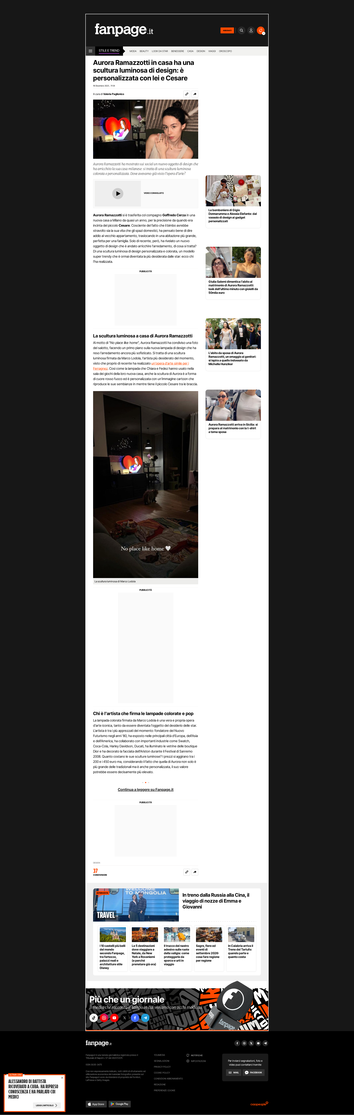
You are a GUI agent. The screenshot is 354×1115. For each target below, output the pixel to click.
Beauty (144, 51)
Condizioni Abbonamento (168, 1078)
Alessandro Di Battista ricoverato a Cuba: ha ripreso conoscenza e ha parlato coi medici (33, 1089)
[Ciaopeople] (259, 1105)
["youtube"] (114, 1018)
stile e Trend (109, 50)
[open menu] (90, 51)
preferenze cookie (164, 1090)
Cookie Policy (162, 1072)
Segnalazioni (161, 1060)
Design (201, 51)
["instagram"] (104, 1018)
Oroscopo (225, 51)
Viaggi (212, 51)
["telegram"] (145, 1018)
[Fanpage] (99, 1043)
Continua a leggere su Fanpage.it (145, 789)
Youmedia (159, 1055)
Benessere (177, 51)
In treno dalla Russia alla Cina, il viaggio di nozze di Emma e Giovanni (216, 901)
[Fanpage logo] (119, 30)
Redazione (160, 1084)
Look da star (160, 51)
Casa (190, 51)
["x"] (124, 1018)
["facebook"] (135, 1018)
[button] (195, 94)
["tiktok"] (93, 1018)
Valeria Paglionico (113, 94)
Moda (133, 51)
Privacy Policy (162, 1066)
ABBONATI (227, 30)
